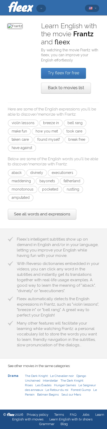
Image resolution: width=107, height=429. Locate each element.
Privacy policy (37, 415)
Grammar (47, 424)
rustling (73, 189)
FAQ (73, 415)
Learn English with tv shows (70, 419)
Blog (64, 424)
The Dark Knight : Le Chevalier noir (49, 376)
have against (22, 148)
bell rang (75, 123)
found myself (48, 139)
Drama (13, 376)
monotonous (23, 189)
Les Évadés (43, 385)
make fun (19, 131)
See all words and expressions (42, 214)
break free (76, 139)
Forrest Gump (81, 390)
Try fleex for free (63, 73)
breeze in (51, 123)
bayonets (47, 181)
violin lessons (23, 123)
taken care (20, 139)
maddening (21, 181)
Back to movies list (66, 87)
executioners (62, 173)
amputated (21, 197)
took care (74, 131)
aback (17, 173)
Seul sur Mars (71, 394)
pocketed (50, 189)
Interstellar (50, 380)
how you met (47, 131)
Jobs (85, 415)
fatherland (72, 181)
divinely (36, 173)
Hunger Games (65, 385)
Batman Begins (48, 394)
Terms (59, 415)
